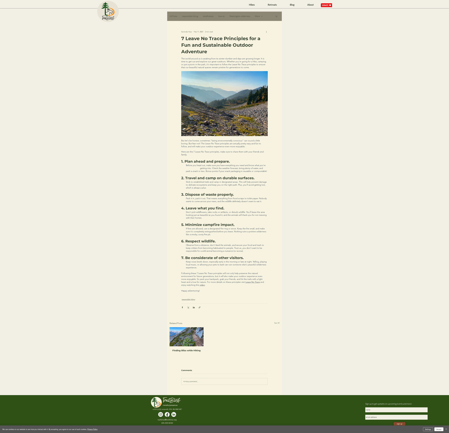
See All (276, 323)
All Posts (173, 16)
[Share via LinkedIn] (194, 307)
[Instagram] (160, 414)
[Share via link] (199, 307)
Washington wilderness (239, 16)
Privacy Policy (92, 429)
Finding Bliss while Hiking (186, 350)
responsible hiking (190, 16)
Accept (438, 429)
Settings (428, 429)
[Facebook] (167, 414)
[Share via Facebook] (182, 307)
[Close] (446, 429)
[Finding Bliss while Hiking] (187, 336)
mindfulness (208, 16)
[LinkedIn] (173, 414)
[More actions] (266, 31)
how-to (221, 16)
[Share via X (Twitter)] (188, 307)
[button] (276, 16)
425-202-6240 (167, 423)
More (257, 16)
